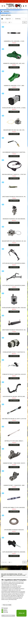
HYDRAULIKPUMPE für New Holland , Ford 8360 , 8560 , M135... (14, 308)
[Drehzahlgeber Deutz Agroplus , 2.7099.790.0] (14, 166)
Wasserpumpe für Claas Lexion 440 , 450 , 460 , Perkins (14, 241)
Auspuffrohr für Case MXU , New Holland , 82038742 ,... (14, 397)
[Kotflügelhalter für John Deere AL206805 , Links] (14, 277)
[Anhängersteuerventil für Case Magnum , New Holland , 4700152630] (14, 210)
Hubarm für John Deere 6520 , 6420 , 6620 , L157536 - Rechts (14, 64)
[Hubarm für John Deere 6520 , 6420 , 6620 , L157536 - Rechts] (14, 55)
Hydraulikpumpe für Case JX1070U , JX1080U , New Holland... (14, 108)
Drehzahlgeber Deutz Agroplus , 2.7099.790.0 (14, 174)
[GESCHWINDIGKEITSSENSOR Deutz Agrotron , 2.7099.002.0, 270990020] (14, 143)
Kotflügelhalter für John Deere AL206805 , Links (14, 286)
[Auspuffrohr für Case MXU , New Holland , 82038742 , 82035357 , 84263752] (14, 388)
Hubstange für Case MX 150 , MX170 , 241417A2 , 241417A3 (14, 419)
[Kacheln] (2, 19)
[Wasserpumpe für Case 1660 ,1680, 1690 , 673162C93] (14, 121)
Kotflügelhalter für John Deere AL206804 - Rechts (14, 264)
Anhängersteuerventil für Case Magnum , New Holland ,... (14, 219)
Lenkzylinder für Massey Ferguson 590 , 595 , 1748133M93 (14, 197)
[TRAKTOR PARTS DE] (14, 6)
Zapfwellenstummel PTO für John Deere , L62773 (14, 508)
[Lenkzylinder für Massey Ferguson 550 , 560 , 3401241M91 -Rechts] (14, 321)
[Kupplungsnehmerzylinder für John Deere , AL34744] (14, 543)
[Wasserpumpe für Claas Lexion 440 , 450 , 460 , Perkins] (14, 232)
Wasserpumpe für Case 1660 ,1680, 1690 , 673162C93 (14, 130)
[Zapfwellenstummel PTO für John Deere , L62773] (14, 499)
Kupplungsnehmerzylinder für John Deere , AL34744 (14, 552)
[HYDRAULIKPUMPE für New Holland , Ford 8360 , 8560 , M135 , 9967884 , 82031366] (14, 299)
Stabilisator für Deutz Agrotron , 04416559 (14, 374)
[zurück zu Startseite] (1, 11)
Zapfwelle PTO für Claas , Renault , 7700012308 (14, 441)
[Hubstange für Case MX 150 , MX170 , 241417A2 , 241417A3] (14, 410)
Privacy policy (12, 601)
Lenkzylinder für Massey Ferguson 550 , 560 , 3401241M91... (14, 330)
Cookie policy (4, 601)
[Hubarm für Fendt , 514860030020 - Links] (14, 477)
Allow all (21, 613)
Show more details (7, 605)
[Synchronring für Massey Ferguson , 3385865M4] (14, 521)
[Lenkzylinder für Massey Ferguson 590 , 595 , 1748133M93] (14, 188)
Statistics (5, 610)
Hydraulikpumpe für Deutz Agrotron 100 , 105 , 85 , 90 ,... (14, 352)
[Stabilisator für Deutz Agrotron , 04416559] (14, 366)
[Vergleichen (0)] (25, 1)
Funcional (5, 608)
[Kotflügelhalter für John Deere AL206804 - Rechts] (14, 254)
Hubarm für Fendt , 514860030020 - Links (14, 485)
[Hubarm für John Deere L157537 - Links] (14, 77)
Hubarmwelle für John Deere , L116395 (14, 41)
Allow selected (8, 616)
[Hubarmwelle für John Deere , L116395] (14, 32)
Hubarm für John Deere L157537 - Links (14, 85)
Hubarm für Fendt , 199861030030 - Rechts (14, 463)
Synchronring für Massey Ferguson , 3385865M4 (14, 530)
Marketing (5, 612)
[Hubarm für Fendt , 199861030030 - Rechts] (14, 454)
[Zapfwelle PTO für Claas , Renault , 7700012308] (14, 432)
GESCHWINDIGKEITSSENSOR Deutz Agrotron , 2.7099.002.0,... (14, 152)
